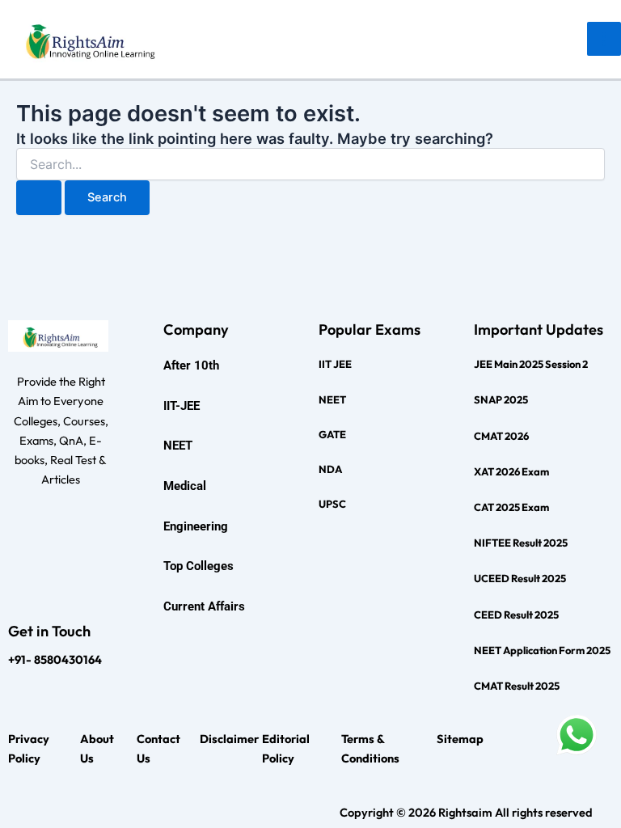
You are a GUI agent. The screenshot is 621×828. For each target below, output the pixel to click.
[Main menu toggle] (604, 39)
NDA (330, 469)
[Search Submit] (38, 197)
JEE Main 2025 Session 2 (531, 363)
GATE (332, 434)
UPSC (332, 503)
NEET (332, 399)
